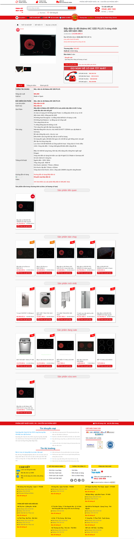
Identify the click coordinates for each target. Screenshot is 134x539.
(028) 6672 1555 (63, 489)
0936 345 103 (60, 491)
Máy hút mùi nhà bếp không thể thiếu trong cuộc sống (65, 461)
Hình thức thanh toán (55, 473)
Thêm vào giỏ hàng (70, 64)
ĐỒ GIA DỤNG (55, 17)
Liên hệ (114, 17)
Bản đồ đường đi (22, 495)
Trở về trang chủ (100, 423)
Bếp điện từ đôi (39, 103)
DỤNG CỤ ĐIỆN (66, 17)
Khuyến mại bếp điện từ (42, 177)
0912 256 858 (26, 491)
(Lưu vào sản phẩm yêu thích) (87, 64)
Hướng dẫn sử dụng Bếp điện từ (44, 174)
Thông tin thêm (31, 85)
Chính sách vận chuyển (56, 475)
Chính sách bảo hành (55, 478)
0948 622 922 (60, 511)
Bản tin (103, 17)
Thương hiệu (83, 17)
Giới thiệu (103, 11)
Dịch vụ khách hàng (78, 475)
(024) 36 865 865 (29, 509)
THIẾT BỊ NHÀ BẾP (35, 17)
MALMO (76, 48)
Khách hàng (108, 17)
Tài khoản (110, 11)
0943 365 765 (26, 511)
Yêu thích (42, 12)
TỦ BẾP (45, 17)
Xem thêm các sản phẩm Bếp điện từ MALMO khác (52, 182)
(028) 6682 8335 (29, 489)
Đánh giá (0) (44, 85)
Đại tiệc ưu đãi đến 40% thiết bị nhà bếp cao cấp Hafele (66, 436)
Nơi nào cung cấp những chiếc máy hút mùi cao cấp (65, 459)
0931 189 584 (94, 489)
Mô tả (20, 85)
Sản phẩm (21, 17)
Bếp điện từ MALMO (51, 25)
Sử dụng (97, 17)
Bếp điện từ (38, 106)
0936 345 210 (94, 499)
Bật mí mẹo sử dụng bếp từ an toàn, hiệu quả (28, 452)
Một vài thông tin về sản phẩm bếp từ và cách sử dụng (65, 452)
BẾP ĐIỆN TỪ (39, 25)
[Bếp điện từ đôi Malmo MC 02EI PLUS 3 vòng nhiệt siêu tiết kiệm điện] (19, 69)
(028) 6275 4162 (97, 497)
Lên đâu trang (114, 423)
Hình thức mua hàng (55, 470)
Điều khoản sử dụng (78, 473)
